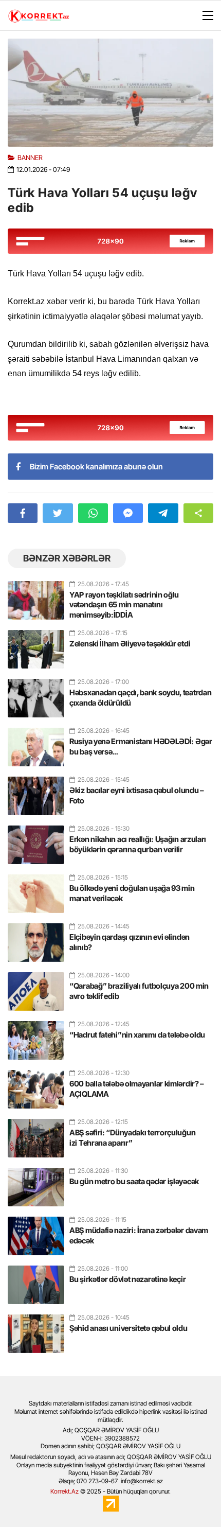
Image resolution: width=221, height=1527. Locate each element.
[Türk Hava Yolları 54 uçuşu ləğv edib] (110, 93)
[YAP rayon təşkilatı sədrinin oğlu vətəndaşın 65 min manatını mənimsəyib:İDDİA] (36, 596)
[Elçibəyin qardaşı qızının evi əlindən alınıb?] (36, 938)
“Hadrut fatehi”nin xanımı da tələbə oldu (137, 1035)
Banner (30, 157)
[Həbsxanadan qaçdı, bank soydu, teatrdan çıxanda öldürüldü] (36, 694)
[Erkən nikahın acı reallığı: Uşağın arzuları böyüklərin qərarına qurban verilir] (36, 840)
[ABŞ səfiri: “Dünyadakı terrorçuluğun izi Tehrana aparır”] (36, 1134)
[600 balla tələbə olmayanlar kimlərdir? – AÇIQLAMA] (36, 1085)
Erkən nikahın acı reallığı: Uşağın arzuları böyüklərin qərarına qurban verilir (137, 844)
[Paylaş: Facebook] (23, 513)
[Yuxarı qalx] (192, 1498)
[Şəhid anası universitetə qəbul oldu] (36, 1329)
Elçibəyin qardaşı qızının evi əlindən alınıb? (129, 942)
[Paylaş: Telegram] (163, 513)
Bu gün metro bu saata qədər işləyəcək (134, 1181)
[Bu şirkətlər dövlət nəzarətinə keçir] (36, 1280)
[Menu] (203, 16)
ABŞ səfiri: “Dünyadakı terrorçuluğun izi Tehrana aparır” (132, 1138)
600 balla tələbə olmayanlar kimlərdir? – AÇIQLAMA (136, 1089)
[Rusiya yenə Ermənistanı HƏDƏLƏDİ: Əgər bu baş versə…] (36, 743)
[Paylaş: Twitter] (57, 513)
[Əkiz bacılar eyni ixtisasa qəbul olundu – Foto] (36, 791)
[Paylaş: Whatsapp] (93, 513)
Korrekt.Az (64, 1491)
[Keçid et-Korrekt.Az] (38, 17)
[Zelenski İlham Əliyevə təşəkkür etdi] (36, 645)
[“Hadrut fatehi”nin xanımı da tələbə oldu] (36, 1036)
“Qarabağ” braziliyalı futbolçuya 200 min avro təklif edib (139, 991)
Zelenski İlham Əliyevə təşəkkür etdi (129, 643)
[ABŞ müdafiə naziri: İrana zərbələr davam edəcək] (36, 1232)
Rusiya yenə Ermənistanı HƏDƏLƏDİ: (140, 746)
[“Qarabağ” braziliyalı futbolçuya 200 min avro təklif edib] (36, 987)
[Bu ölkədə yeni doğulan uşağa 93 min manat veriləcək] (36, 889)
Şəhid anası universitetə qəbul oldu (128, 1328)
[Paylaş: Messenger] (128, 513)
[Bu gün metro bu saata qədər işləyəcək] (36, 1183)
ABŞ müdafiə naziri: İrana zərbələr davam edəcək (138, 1235)
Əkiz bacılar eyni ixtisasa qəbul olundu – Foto (136, 795)
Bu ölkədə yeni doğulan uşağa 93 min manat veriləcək (132, 893)
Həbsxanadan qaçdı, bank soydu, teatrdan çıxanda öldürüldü (140, 698)
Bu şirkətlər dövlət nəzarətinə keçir (127, 1279)
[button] (198, 513)
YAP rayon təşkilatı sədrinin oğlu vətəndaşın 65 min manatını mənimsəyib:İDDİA (124, 605)
